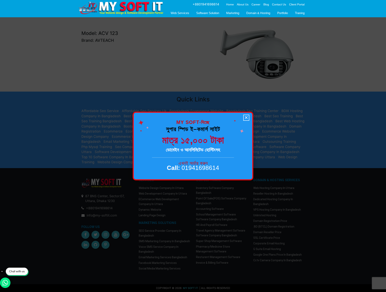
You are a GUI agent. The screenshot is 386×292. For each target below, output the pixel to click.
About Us (242, 4)
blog (266, 4)
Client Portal (297, 4)
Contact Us (279, 4)
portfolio (282, 13)
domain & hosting (258, 13)
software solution (207, 13)
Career (256, 4)
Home (230, 4)
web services (180, 13)
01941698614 (193, 167)
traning (300, 13)
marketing (232, 13)
